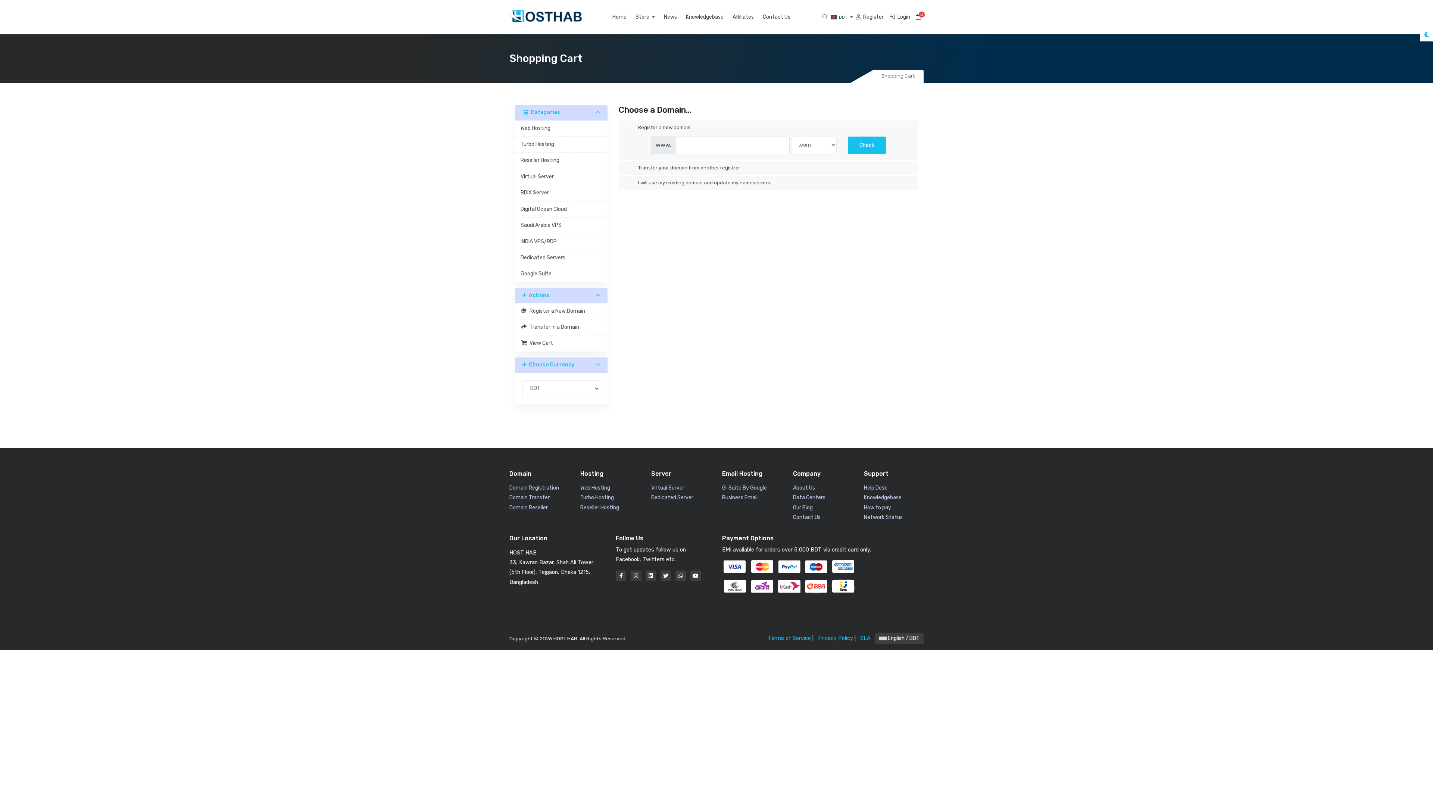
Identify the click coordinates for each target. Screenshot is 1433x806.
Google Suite (536, 274)
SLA (865, 638)
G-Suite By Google (744, 488)
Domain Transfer (529, 497)
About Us (804, 488)
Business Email (740, 497)
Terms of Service (789, 638)
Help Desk (875, 488)
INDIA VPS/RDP (539, 241)
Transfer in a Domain (553, 327)
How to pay (877, 507)
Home (619, 17)
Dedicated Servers (543, 257)
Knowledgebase (705, 17)
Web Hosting (535, 128)
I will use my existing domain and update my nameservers (704, 182)
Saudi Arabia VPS (541, 225)
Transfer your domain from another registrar (689, 168)
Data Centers (809, 497)
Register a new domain (664, 127)
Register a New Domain (556, 311)
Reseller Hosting (540, 160)
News (670, 17)
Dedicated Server (672, 497)
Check (866, 145)
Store (643, 17)
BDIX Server (535, 193)
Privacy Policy (835, 638)
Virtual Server (537, 177)
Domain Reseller (528, 507)
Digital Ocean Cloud (544, 209)
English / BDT (903, 638)
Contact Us (776, 17)
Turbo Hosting (537, 144)
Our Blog (803, 507)
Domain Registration (534, 488)
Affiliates (743, 17)
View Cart (540, 343)
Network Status (883, 517)
